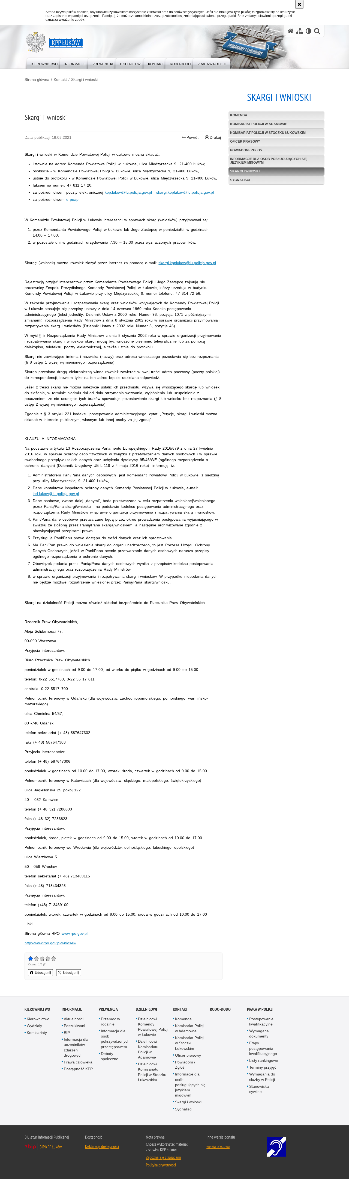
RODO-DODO (220, 1009)
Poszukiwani (74, 1026)
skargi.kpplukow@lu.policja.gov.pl (185, 192)
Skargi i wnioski (84, 79)
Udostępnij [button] (43, 973)
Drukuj (215, 137)
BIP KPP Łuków (51, 1146)
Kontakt (60, 79)
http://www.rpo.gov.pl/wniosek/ (50, 943)
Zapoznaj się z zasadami (163, 1157)
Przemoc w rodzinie (110, 1021)
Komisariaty (37, 1032)
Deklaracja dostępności (102, 1146)
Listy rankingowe (263, 1060)
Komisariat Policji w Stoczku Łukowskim (268, 133)
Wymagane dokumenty (259, 1033)
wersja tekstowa (218, 1146)
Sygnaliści (240, 180)
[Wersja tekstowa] (308, 31)
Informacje (72, 1009)
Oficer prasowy (245, 141)
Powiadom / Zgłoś (246, 150)
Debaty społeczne (109, 1056)
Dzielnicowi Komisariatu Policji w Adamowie (148, 1049)
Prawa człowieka (78, 1062)
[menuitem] (44, 63)
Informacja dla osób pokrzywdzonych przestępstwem (115, 1039)
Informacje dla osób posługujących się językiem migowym (268, 160)
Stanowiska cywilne (259, 1089)
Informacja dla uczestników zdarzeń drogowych (76, 1047)
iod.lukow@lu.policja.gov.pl (56, 493)
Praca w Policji (260, 1009)
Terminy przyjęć (262, 1067)
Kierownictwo (37, 1009)
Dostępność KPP (78, 1069)
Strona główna (37, 79)
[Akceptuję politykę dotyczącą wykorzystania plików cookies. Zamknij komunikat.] (299, 4)
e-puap (72, 199)
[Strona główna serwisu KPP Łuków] (291, 31)
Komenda (238, 115)
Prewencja (108, 1009)
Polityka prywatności (161, 1165)
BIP (67, 1032)
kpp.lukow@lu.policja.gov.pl (129, 192)
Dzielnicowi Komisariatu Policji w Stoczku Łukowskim (152, 1072)
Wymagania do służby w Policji (262, 1076)
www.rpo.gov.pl (75, 933)
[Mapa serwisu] (299, 31)
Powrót (192, 137)
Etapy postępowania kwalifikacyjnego (263, 1048)
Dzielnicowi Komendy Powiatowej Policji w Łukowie (153, 1027)
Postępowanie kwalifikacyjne (261, 1021)
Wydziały (34, 1026)
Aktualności (73, 1019)
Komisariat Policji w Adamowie (258, 124)
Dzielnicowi (146, 1009)
